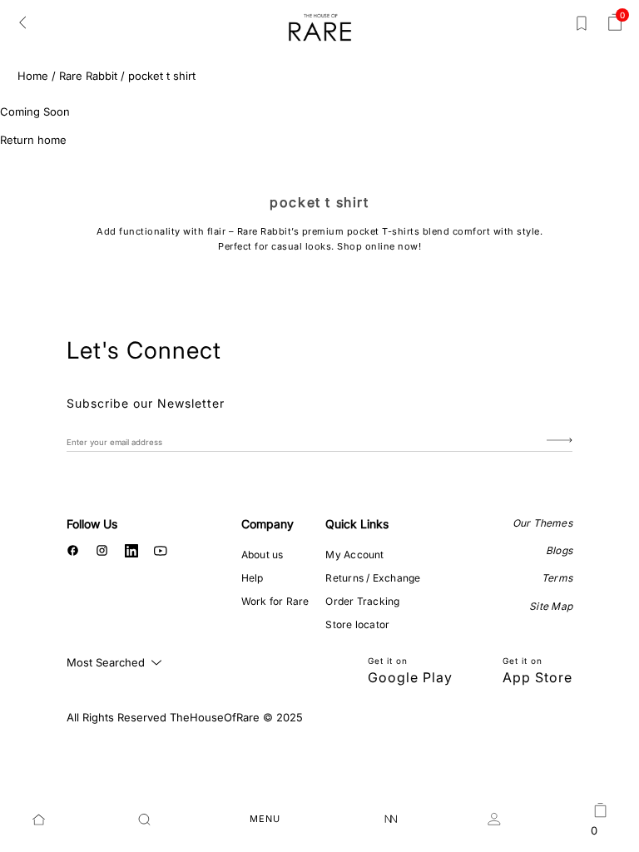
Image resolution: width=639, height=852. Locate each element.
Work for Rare (275, 601)
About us (262, 554)
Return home (33, 139)
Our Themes (542, 523)
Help (252, 578)
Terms (557, 578)
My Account (354, 554)
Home (32, 75)
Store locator (357, 624)
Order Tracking (362, 601)
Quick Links (357, 524)
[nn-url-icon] (391, 819)
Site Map (550, 606)
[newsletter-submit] (559, 441)
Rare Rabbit (88, 75)
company (267, 524)
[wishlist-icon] (581, 26)
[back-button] (22, 21)
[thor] (320, 27)
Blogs (559, 550)
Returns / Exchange (372, 578)
